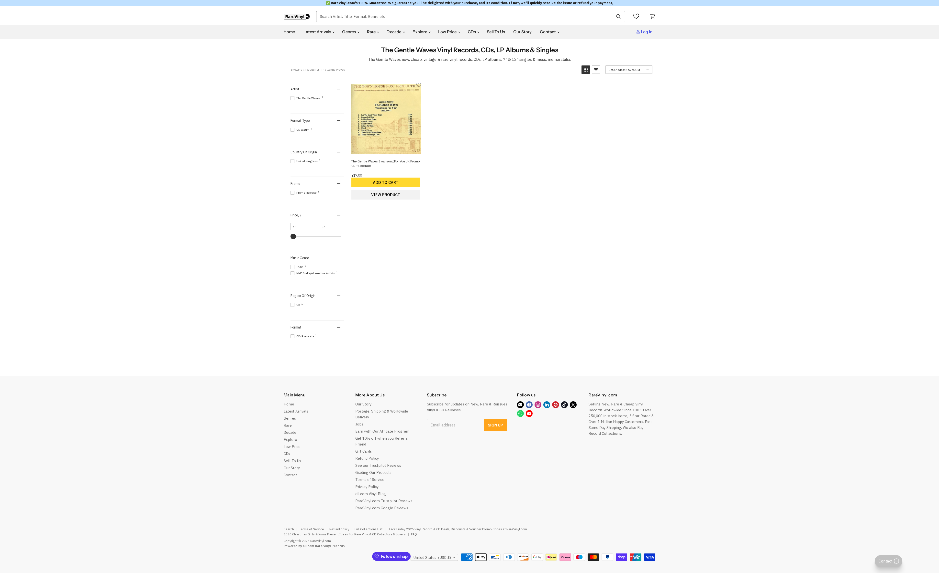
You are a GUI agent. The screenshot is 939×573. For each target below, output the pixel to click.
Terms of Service (369, 479)
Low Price (448, 31)
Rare (372, 31)
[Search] (618, 16)
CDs (472, 31)
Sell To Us (496, 31)
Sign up (495, 425)
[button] (585, 69)
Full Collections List (368, 529)
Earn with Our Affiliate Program (382, 431)
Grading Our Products (373, 472)
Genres (349, 31)
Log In (646, 31)
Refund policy (339, 529)
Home (289, 31)
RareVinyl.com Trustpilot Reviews (383, 501)
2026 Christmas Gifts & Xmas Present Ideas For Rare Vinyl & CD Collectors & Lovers (345, 534)
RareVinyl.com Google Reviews (381, 508)
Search (289, 529)
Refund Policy (367, 458)
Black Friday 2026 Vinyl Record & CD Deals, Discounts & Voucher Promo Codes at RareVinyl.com (457, 529)
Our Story (522, 31)
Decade (394, 31)
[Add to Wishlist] (418, 84)
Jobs (359, 424)
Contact (548, 31)
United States (432, 557)
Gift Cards (363, 451)
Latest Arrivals (317, 31)
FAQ (414, 534)
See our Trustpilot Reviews (378, 465)
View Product (385, 194)
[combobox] (464, 16)
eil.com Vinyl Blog (370, 493)
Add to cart (385, 182)
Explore (420, 31)
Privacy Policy (367, 486)
